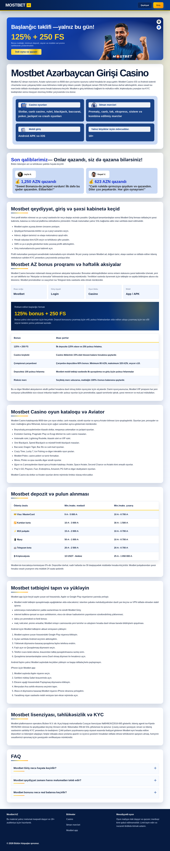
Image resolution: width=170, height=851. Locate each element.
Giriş (158, 5)
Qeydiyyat (145, 5)
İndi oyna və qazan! (26, 51)
